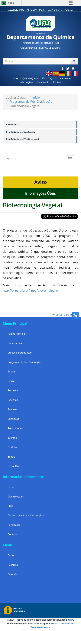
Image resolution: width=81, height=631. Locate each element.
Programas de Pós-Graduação (30, 101)
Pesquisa (13, 390)
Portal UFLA (12, 124)
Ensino (11, 381)
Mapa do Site (54, 9)
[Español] (56, 73)
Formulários (14, 466)
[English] (49, 73)
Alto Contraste (35, 9)
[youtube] (73, 68)
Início (36, 97)
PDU (44, 78)
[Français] (75, 73)
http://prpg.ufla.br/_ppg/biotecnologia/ (30, 290)
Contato (57, 82)
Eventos (12, 437)
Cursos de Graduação (20, 352)
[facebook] (63, 68)
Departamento (16, 343)
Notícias (12, 447)
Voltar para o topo (66, 314)
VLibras (69, 9)
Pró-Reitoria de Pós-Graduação (23, 139)
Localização (43, 82)
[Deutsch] (62, 73)
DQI (71, 620)
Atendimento (15, 428)
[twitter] (68, 68)
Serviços (12, 409)
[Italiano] (68, 73)
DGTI (55, 623)
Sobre (15, 78)
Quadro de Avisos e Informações (26, 515)
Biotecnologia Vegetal (32, 205)
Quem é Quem (30, 78)
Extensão (13, 400)
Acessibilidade (16, 9)
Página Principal (16, 333)
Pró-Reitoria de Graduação (20, 132)
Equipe (11, 371)
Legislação (13, 418)
